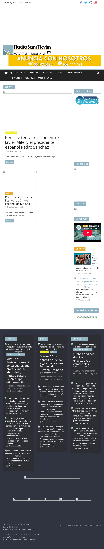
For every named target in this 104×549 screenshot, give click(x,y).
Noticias (34, 72)
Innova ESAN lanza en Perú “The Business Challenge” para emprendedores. (84, 418)
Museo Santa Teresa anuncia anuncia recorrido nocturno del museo (18, 460)
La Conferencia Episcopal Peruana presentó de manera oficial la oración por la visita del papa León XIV (52, 440)
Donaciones (87, 525)
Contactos (16, 78)
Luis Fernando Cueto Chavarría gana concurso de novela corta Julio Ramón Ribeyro (86, 293)
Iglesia (46, 72)
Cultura (9, 193)
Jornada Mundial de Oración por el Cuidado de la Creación (52, 392)
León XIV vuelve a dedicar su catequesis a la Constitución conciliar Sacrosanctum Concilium (51, 415)
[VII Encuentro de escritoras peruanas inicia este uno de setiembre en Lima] (82, 254)
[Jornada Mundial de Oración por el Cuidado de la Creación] (51, 386)
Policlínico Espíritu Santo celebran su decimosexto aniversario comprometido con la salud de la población (84, 397)
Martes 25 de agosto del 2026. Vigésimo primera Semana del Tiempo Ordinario (51, 363)
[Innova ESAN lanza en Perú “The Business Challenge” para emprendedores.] (84, 408)
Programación (75, 72)
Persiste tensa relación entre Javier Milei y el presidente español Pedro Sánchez (32, 142)
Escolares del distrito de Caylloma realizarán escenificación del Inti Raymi (18, 408)
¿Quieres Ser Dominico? (72, 525)
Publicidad (30, 78)
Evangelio (44, 352)
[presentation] (79, 180)
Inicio (61, 525)
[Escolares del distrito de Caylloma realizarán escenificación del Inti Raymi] (18, 398)
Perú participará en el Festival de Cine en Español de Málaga (19, 200)
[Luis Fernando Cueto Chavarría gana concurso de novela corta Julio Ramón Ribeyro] (87, 278)
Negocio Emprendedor (83, 349)
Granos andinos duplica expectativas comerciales (83, 359)
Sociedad (59, 72)
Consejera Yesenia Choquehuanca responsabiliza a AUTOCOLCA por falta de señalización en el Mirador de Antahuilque (18, 437)
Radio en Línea (45, 78)
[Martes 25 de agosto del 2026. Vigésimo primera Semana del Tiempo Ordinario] (52, 344)
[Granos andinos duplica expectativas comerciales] (85, 344)
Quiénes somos (17, 72)
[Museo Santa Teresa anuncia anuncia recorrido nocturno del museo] (18, 451)
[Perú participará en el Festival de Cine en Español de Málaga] (20, 172)
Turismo (20, 354)
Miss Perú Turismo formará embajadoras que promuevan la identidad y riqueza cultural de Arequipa (17, 369)
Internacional (11, 133)
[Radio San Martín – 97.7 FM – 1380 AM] (6, 72)
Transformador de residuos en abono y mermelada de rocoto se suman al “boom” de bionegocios (84, 442)
